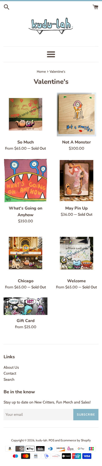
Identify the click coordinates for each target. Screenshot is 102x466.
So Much (25, 142)
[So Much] (25, 114)
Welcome (76, 281)
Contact (10, 373)
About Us (11, 367)
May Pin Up (76, 208)
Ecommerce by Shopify (75, 440)
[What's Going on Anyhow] (25, 180)
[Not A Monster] (76, 114)
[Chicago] (25, 253)
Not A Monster (76, 142)
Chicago (25, 281)
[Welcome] (76, 253)
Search (9, 379)
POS (51, 440)
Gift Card (26, 320)
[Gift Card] (25, 306)
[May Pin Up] (76, 180)
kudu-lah (41, 440)
